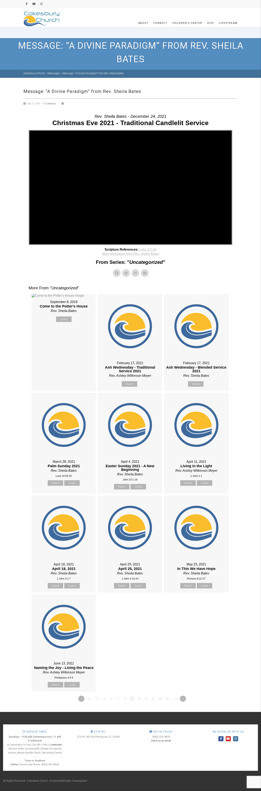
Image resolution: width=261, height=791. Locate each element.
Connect (160, 23)
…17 (175, 698)
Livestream (228, 23)
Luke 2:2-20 (147, 249)
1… (89, 698)
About (143, 23)
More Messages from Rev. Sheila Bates (130, 254)
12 (153, 698)
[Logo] (41, 18)
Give (210, 23)
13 (159, 698)
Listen (63, 319)
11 (145, 698)
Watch (129, 384)
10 (139, 698)
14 (166, 698)
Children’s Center (187, 23)
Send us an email (161, 740)
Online (14, 764)
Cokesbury (50, 103)
